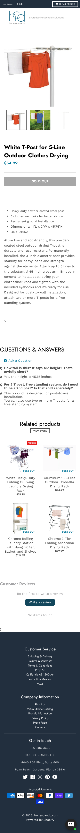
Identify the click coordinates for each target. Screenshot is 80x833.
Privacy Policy (40, 718)
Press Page (40, 723)
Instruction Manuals (40, 679)
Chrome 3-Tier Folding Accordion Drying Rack (59, 543)
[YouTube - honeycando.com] (54, 777)
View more (40, 430)
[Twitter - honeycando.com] (25, 777)
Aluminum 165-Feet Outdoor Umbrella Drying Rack (59, 482)
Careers (40, 727)
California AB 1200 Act (40, 674)
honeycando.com (46, 815)
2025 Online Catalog (40, 709)
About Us (40, 704)
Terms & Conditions (40, 665)
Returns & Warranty (40, 661)
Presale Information (40, 713)
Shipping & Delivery (40, 656)
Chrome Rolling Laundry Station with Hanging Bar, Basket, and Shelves (20, 545)
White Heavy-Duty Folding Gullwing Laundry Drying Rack (20, 484)
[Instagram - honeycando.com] (40, 777)
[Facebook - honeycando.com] (32, 777)
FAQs (40, 684)
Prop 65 (40, 670)
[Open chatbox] (71, 824)
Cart (67, 4)
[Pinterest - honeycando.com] (47, 777)
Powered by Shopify (40, 819)
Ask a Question (20, 361)
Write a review (40, 602)
